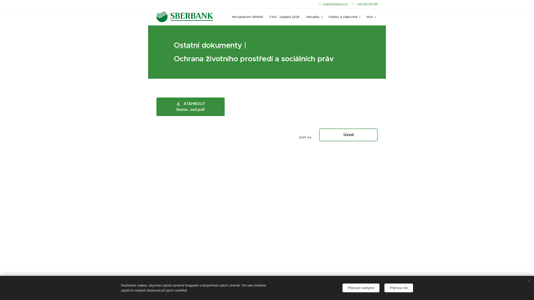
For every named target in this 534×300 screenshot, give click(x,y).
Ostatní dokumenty (208, 45)
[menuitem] (248, 17)
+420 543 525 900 (367, 4)
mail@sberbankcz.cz (335, 4)
